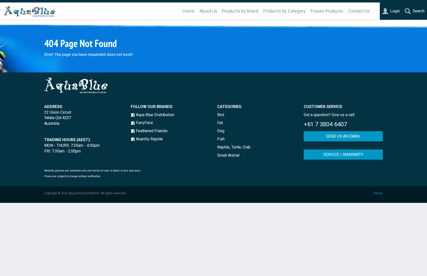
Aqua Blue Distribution (154, 114)
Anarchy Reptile (149, 139)
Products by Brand (240, 11)
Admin (378, 193)
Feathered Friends (151, 130)
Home (188, 11)
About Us (208, 11)
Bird (220, 114)
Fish (221, 139)
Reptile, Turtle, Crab (234, 147)
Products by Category (284, 11)
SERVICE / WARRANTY (343, 154)
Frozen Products (327, 11)
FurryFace (144, 122)
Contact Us (359, 11)
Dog (220, 130)
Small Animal (228, 155)
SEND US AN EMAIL (343, 136)
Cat (220, 122)
